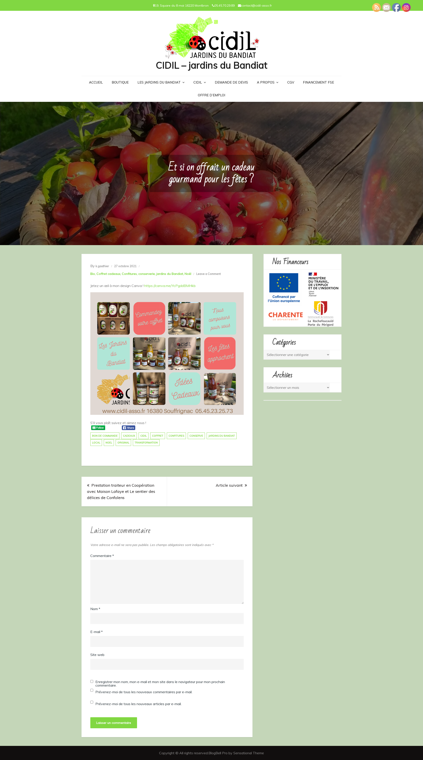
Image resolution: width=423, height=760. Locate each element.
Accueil (96, 82)
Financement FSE (318, 82)
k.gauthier (102, 266)
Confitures (129, 274)
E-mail (96, 632)
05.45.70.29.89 (224, 5)
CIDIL (197, 82)
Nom (95, 609)
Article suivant (229, 485)
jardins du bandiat (221, 435)
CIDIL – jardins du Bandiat (211, 65)
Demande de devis (231, 82)
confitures (176, 435)
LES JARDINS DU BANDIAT (159, 82)
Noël (188, 274)
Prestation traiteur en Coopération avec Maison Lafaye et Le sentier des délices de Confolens (121, 491)
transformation (146, 442)
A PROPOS (266, 82)
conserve (196, 435)
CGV (290, 82)
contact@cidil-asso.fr (256, 5)
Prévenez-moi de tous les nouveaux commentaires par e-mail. (143, 692)
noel (109, 442)
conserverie (146, 274)
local (96, 442)
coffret (157, 435)
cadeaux (129, 435)
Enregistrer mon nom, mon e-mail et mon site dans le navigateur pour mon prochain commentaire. (160, 683)
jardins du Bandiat (169, 274)
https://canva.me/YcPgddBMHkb (170, 285)
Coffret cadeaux (108, 274)
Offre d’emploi (211, 95)
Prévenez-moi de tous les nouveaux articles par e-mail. (138, 704)
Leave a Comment (208, 274)
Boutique (120, 82)
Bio (92, 274)
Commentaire (102, 555)
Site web (97, 654)
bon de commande (105, 435)
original (123, 442)
